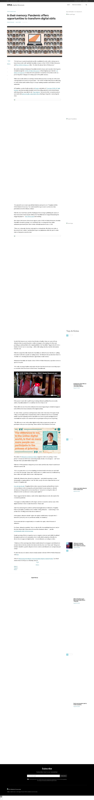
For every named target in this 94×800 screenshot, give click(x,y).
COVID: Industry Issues (11, 11)
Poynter (37, 88)
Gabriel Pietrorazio (10, 22)
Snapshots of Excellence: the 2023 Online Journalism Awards (79, 385)
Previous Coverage (76, 4)
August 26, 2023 (76, 491)
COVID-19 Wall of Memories (32, 71)
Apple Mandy (34, 577)
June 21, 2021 (18, 22)
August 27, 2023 (76, 387)
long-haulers (36, 92)
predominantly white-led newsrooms (23, 531)
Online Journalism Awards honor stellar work (80, 489)
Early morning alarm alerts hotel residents (80, 704)
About (68, 4)
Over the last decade (19, 486)
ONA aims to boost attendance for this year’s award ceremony (79, 544)
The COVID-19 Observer (22, 65)
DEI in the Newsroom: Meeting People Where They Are (79, 600)
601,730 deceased (29, 216)
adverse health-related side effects (31, 94)
